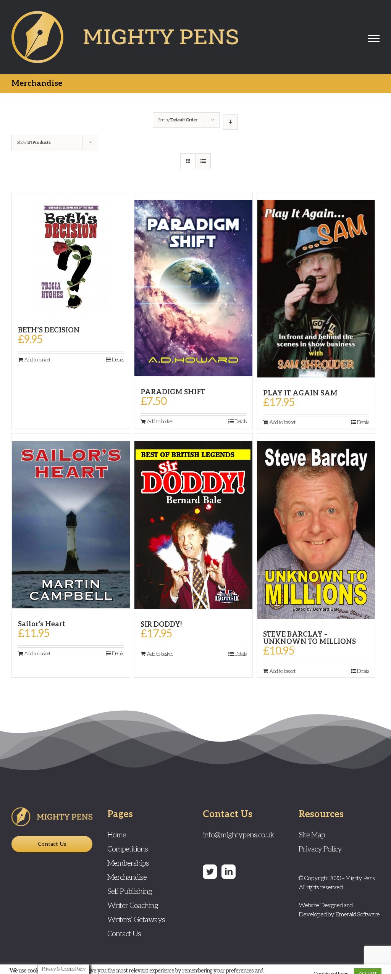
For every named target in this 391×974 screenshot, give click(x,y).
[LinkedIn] (228, 871)
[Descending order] (230, 122)
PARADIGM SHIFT (173, 392)
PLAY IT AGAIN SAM (300, 393)
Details (118, 360)
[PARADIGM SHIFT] (193, 284)
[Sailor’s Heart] (71, 521)
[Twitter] (210, 871)
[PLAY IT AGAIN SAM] (316, 284)
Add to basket (37, 360)
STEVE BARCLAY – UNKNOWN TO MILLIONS (309, 638)
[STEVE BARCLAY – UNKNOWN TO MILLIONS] (316, 526)
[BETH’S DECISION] (71, 253)
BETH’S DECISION (49, 330)
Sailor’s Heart (41, 624)
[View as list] (203, 161)
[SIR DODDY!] (193, 521)
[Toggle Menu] (374, 38)
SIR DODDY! (161, 625)
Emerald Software (357, 914)
